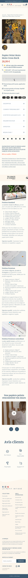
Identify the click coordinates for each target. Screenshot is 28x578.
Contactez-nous (18, 500)
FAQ (16, 511)
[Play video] (14, 413)
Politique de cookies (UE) (19, 516)
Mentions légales (19, 504)
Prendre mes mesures (20, 513)
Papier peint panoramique (5, 509)
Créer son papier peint (7, 498)
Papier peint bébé (6, 501)
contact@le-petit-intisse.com (6, 569)
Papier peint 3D (5, 512)
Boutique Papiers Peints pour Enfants (20, 527)
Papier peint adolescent (7, 506)
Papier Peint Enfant (21, 158)
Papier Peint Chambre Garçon (9, 158)
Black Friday (17, 522)
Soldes (16, 524)
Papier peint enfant (6, 503)
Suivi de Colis (18, 497)
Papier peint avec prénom (6, 515)
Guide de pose (18, 519)
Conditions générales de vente (20, 508)
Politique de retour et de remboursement (20, 533)
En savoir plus (17, 72)
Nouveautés (4, 496)
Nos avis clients (18, 530)
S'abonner (21, 561)
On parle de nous (19, 502)
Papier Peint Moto (6, 160)
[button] (11, 429)
